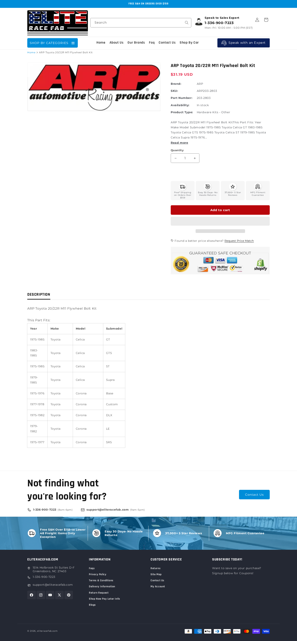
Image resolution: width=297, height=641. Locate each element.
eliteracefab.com (47, 630)
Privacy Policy (97, 574)
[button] (220, 221)
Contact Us (254, 494)
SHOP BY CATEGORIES (49, 43)
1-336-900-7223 (44, 577)
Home (31, 52)
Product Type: (182, 112)
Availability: (180, 105)
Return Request (98, 593)
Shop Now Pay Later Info (104, 599)
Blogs (92, 605)
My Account (158, 586)
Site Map (156, 574)
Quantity (177, 150)
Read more (179, 143)
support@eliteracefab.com (53, 585)
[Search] (186, 22)
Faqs (92, 568)
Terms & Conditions (101, 580)
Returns (155, 568)
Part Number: (181, 98)
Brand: (176, 84)
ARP (200, 84)
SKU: (174, 91)
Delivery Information (102, 586)
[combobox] (141, 22)
